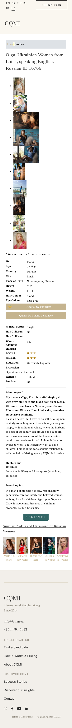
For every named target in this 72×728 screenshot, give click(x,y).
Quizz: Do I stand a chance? (36, 315)
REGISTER (36, 517)
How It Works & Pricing (20, 656)
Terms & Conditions (22, 716)
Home (9, 44)
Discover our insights (19, 690)
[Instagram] (5, 708)
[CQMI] (12, 23)
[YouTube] (19, 708)
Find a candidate (16, 647)
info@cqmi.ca (14, 621)
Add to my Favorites (38, 306)
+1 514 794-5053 (15, 629)
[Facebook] (12, 708)
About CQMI (13, 664)
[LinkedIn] (26, 708)
